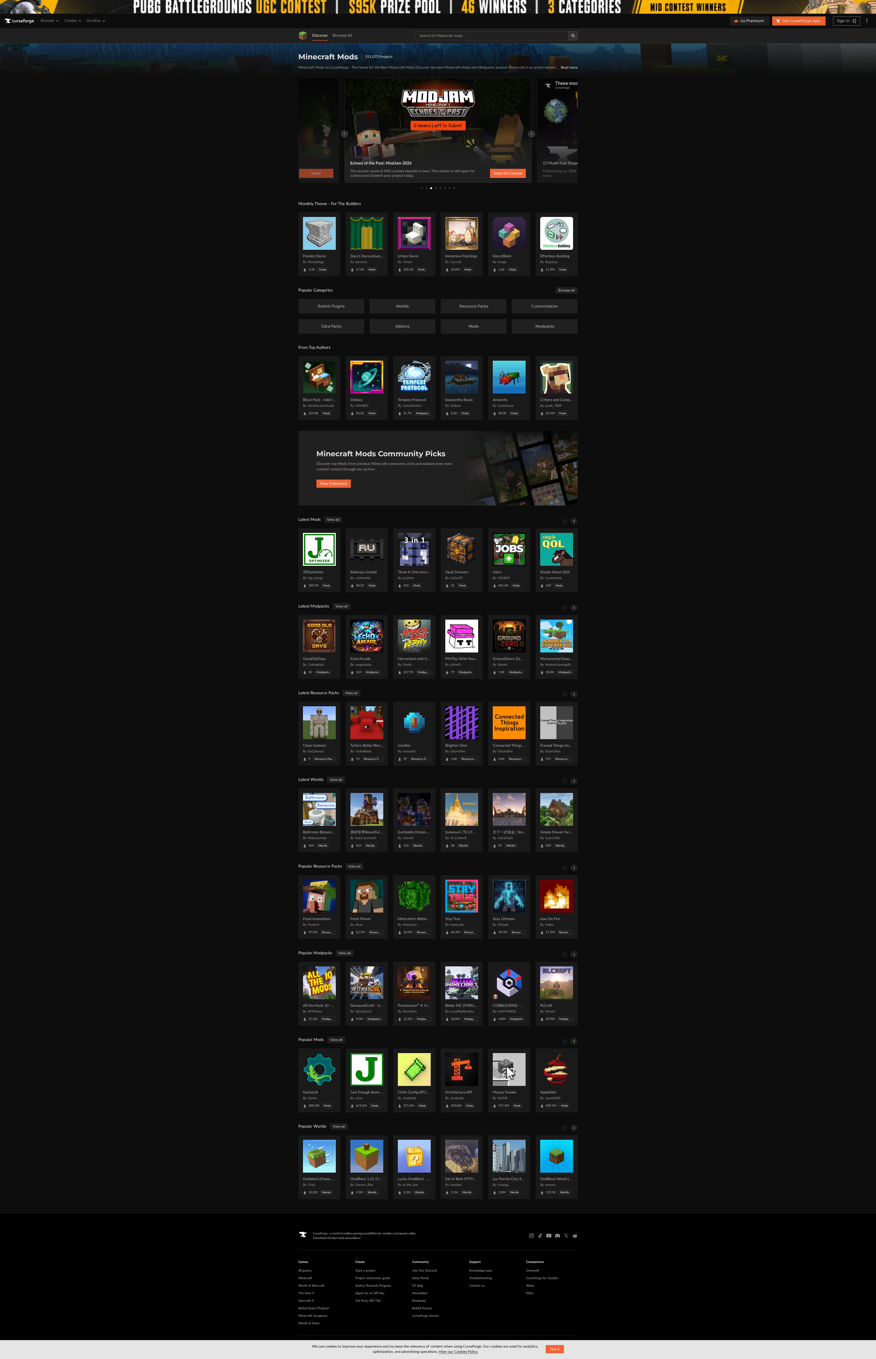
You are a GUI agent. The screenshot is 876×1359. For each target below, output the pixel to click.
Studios (94, 20)
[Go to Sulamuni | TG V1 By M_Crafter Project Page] (462, 820)
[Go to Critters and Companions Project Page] (557, 388)
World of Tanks (309, 1323)
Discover (320, 35)
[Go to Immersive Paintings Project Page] (462, 244)
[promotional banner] (438, 7)
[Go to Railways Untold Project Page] (367, 560)
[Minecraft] (303, 35)
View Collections (333, 483)
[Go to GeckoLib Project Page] (319, 1080)
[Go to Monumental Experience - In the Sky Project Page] (557, 647)
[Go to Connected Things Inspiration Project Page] (509, 734)
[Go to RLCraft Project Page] (557, 994)
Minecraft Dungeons (312, 1315)
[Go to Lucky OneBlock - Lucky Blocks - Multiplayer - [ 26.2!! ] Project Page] (414, 1167)
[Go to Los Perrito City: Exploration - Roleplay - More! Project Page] (509, 1167)
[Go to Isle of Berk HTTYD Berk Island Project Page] (462, 1167)
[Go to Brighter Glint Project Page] (462, 734)
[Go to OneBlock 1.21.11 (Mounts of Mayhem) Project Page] (367, 1167)
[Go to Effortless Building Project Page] (557, 244)
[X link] (566, 1235)
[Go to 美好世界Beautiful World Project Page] (367, 820)
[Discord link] (557, 1235)
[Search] (573, 35)
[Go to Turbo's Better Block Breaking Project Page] (367, 734)
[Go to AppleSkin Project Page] (557, 1080)
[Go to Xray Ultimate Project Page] (509, 907)
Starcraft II (305, 1300)
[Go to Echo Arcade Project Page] (367, 647)
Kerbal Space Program (313, 1308)
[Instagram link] (531, 1235)
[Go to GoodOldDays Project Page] (319, 647)
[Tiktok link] (540, 1235)
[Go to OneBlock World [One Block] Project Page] (557, 1167)
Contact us (477, 1285)
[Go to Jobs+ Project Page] (509, 560)
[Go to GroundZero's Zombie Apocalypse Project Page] (509, 647)
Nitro (529, 1293)
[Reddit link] (575, 1235)
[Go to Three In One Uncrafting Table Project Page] (414, 560)
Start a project (365, 1270)
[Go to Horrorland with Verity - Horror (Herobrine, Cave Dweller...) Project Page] (414, 647)
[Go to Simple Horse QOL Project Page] (557, 560)
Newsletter (420, 1293)
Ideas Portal (420, 1278)
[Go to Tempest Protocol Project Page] (414, 388)
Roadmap (419, 1300)
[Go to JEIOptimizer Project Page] (319, 560)
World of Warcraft (311, 1285)
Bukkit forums (422, 1308)
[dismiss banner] (868, 7)
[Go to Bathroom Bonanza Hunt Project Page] (319, 820)
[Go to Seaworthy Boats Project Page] (462, 388)
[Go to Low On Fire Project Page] (557, 907)
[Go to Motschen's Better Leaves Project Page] (414, 907)
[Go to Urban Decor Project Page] (414, 244)
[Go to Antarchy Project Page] (509, 388)
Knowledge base (480, 1270)
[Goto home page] (20, 21)
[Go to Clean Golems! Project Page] (319, 734)
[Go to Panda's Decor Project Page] (319, 244)
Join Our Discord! (424, 1270)
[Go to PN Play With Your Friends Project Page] (462, 647)
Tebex (530, 1285)
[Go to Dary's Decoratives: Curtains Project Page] (367, 244)
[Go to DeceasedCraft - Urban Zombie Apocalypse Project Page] (367, 994)
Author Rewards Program (373, 1285)
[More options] (866, 21)
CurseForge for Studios (542, 1278)
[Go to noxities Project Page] (414, 734)
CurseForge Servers (425, 1315)
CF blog (417, 1285)
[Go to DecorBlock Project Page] (509, 244)
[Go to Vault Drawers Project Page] (462, 560)
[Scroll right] (574, 521)
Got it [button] (555, 1349)
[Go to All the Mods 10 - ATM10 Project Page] (319, 994)
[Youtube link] (549, 1235)
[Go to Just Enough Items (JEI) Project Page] (367, 1080)
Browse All (342, 35)
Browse (47, 20)
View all (333, 520)
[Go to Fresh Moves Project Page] (367, 907)
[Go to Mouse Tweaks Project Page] (509, 1080)
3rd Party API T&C (368, 1300)
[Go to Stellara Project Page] (367, 388)
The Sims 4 (306, 1293)
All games (305, 1270)
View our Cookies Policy (458, 1352)
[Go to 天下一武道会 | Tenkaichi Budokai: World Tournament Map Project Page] (509, 820)
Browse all (566, 290)
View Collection (496, 173)
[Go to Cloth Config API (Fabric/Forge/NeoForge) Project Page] (414, 1080)
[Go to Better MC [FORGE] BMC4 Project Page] (462, 994)
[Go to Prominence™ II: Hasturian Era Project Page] (414, 994)
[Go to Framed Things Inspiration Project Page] (557, 734)
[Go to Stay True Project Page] (462, 907)
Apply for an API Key (369, 1293)
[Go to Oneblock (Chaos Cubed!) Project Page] (319, 1167)
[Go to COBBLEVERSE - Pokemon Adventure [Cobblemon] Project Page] (509, 994)
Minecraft (305, 1278)
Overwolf (532, 1270)
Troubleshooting (480, 1278)
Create (70, 20)
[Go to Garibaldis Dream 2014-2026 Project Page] (414, 820)
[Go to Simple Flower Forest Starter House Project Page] (557, 820)
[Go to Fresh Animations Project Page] (319, 907)
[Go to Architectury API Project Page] (462, 1080)
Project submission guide (372, 1278)
